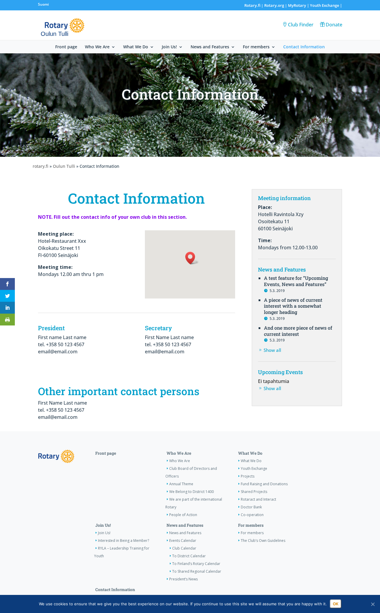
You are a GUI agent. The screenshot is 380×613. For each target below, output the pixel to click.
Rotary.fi (252, 5)
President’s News (183, 579)
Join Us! (169, 47)
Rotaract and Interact (258, 499)
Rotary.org (274, 5)
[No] (373, 604)
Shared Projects (254, 491)
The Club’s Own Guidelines (263, 540)
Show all (272, 350)
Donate (334, 24)
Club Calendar (184, 548)
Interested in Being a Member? (123, 540)
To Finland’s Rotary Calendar (196, 563)
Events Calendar (182, 540)
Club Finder (301, 24)
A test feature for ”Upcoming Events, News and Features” (296, 281)
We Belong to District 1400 (191, 491)
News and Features (210, 47)
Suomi (43, 4)
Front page (66, 47)
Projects (247, 476)
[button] (192, 258)
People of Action (183, 514)
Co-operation (252, 514)
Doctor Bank (251, 507)
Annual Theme (181, 483)
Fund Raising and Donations (264, 483)
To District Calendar (189, 555)
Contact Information (304, 47)
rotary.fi (40, 166)
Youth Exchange (324, 5)
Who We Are (97, 47)
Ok (335, 603)
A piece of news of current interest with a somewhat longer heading (293, 306)
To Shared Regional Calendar (196, 571)
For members (256, 47)
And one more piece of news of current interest (298, 331)
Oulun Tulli (64, 166)
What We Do (135, 47)
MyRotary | (299, 5)
